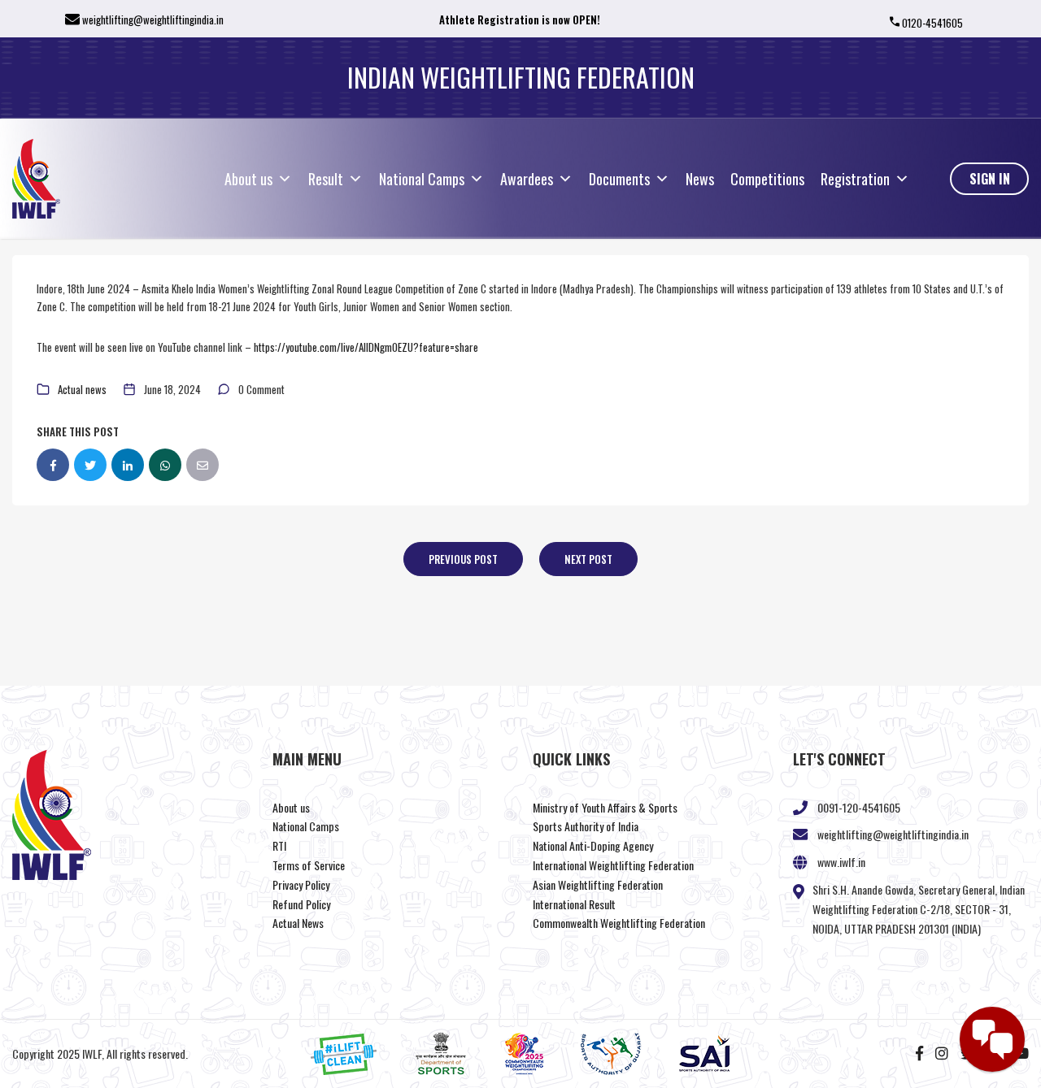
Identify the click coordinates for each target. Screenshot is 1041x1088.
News (700, 178)
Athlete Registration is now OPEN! (519, 19)
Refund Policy (301, 903)
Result (325, 178)
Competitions (767, 178)
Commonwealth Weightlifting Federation (619, 922)
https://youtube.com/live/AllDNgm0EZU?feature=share (366, 347)
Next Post (588, 559)
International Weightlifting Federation (613, 864)
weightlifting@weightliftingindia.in (153, 19)
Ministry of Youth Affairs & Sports (605, 807)
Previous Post (463, 559)
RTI (279, 845)
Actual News (298, 922)
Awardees (526, 178)
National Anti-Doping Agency (593, 845)
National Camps (421, 178)
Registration (855, 178)
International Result (574, 903)
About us (248, 178)
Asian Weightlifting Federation (598, 884)
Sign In (989, 179)
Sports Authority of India (585, 825)
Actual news (82, 389)
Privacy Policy (300, 884)
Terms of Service (308, 864)
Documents (619, 178)
